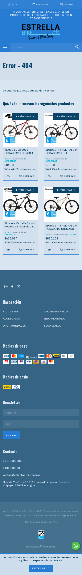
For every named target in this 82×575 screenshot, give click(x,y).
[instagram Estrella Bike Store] (6, 286)
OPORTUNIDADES (14, 325)
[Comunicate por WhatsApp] (76, 546)
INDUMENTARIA (54, 318)
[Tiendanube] (41, 547)
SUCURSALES (52, 325)
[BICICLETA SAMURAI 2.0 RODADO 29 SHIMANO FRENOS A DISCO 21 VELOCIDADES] (50, 249)
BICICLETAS (10, 311)
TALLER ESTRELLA (56, 311)
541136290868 (13, 461)
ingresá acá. (69, 515)
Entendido (41, 568)
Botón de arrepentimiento (41, 522)
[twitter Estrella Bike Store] (18, 286)
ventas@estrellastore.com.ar (21, 475)
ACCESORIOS (11, 318)
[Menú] (5, 47)
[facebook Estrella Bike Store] (12, 286)
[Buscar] (77, 47)
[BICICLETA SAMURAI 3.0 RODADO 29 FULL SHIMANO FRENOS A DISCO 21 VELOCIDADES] (50, 176)
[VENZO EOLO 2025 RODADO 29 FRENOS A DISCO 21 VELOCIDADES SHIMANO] (9, 176)
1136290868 (11, 468)
